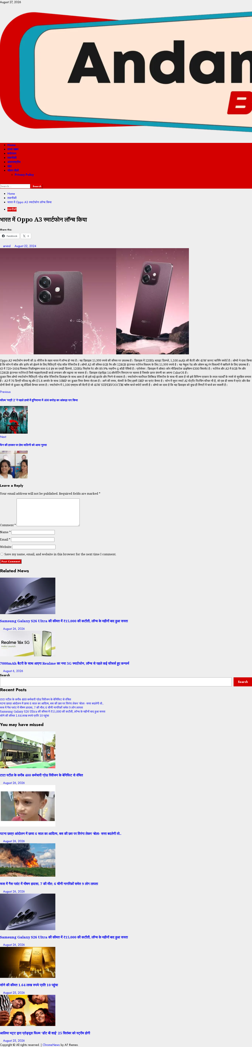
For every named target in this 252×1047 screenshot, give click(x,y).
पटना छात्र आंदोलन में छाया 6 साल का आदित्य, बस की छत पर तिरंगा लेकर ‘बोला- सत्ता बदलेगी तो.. (52, 703)
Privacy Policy (24, 175)
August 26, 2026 (14, 629)
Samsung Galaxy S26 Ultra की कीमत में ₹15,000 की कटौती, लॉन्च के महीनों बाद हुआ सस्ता (64, 621)
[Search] (1, 182)
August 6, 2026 (13, 671)
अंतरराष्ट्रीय (13, 162)
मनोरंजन (11, 153)
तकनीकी (12, 158)
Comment (8, 525)
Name (5, 532)
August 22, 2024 (25, 246)
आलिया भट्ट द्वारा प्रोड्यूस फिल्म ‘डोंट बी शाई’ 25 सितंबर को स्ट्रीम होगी (45, 1033)
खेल (9, 166)
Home (11, 145)
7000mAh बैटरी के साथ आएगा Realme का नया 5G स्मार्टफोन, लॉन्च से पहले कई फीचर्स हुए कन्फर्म (64, 663)
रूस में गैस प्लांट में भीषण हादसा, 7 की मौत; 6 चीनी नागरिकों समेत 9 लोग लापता (41, 707)
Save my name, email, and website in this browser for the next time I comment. (60, 554)
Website (5, 547)
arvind (7, 246)
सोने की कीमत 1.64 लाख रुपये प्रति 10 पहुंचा (24, 715)
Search (5, 675)
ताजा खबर (12, 149)
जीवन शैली (13, 170)
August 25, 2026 (14, 993)
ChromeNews (51, 1045)
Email (5, 539)
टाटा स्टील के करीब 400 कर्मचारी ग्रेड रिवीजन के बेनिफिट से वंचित (35, 699)
